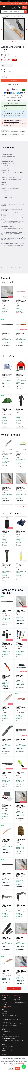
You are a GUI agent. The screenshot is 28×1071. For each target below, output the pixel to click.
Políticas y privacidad (7, 1050)
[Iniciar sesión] (19, 7)
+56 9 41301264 (10, 3)
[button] (14, 29)
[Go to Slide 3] (15, 41)
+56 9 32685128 (20, 3)
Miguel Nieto (4, 44)
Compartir (25, 44)
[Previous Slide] (1, 29)
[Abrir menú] (4, 7)
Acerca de (4, 1004)
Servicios (4, 1002)
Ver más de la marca (22, 506)
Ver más (15, 988)
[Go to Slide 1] (12, 41)
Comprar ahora (14, 81)
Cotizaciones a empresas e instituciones (18, 999)
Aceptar (18, 1068)
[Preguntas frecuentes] (26, 3)
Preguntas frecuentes (7, 1046)
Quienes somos (6, 997)
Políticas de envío (6, 1006)
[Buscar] (25, 11)
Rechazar (11, 1068)
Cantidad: (3, 69)
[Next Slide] (26, 29)
